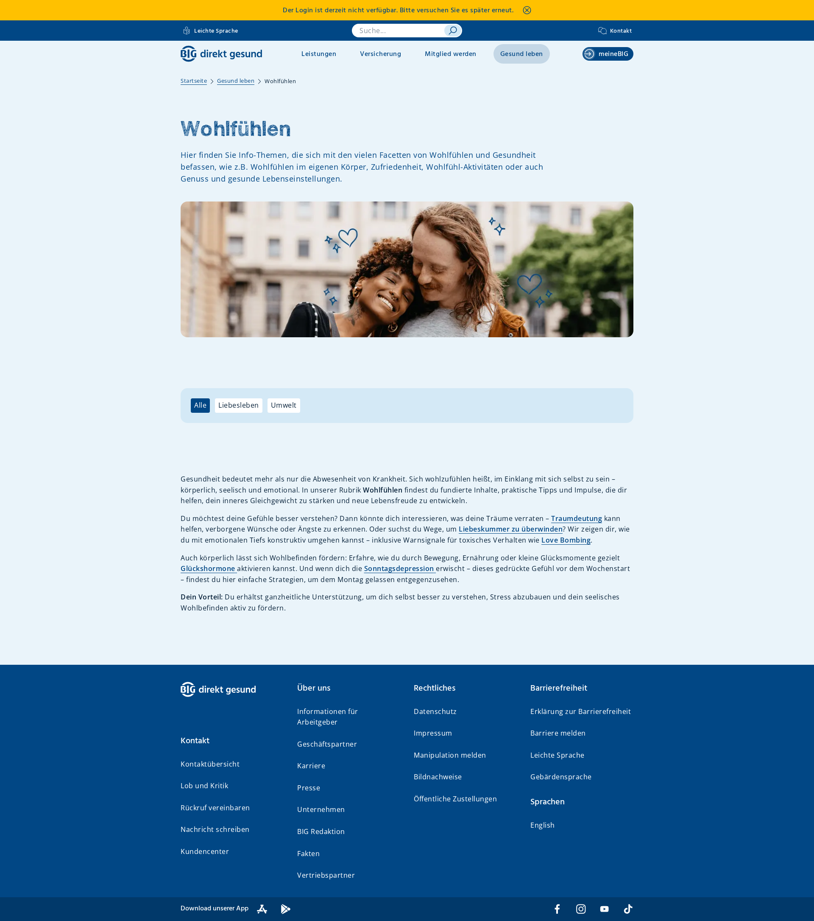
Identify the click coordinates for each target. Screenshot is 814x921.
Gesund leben (521, 54)
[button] (232, 741)
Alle (200, 405)
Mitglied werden (451, 54)
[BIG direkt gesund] (221, 53)
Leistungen (318, 54)
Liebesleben (238, 405)
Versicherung (380, 54)
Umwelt (284, 405)
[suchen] (452, 30)
